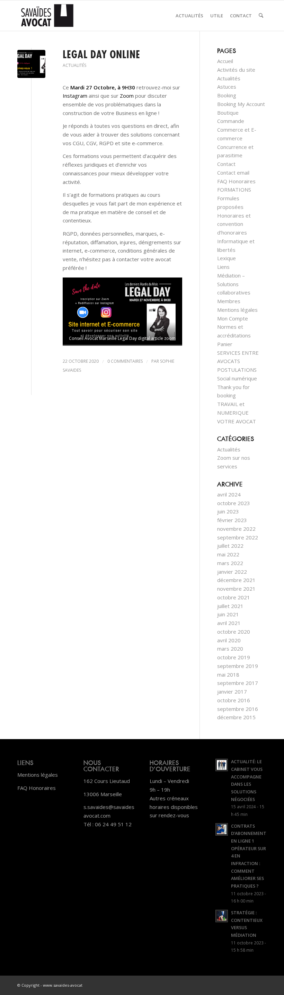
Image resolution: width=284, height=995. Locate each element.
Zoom (127, 95)
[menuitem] (189, 15)
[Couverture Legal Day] (31, 64)
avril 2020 (229, 640)
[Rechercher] (261, 15)
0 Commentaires (125, 361)
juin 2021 (228, 614)
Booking (226, 95)
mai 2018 (228, 674)
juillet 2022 (230, 545)
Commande (230, 120)
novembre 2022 (236, 528)
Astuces (226, 86)
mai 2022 (228, 554)
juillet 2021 (230, 605)
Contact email (233, 172)
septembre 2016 (237, 708)
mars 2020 (230, 648)
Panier (224, 344)
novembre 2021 (236, 588)
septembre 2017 (237, 682)
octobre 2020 (233, 631)
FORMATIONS (234, 189)
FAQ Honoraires (236, 181)
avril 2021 (229, 622)
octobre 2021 (233, 597)
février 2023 (232, 520)
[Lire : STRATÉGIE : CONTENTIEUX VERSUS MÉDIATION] (221, 916)
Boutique (228, 112)
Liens (223, 266)
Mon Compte (232, 318)
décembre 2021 (236, 579)
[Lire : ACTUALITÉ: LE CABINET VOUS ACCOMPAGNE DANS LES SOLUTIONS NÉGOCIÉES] (221, 765)
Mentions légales (237, 309)
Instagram (75, 95)
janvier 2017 (232, 691)
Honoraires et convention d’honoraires (234, 224)
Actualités (74, 65)
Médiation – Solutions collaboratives (233, 284)
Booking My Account (241, 103)
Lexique (226, 258)
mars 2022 (230, 563)
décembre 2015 (236, 717)
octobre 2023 (233, 503)
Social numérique (237, 378)
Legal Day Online (101, 54)
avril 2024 (229, 494)
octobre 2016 (233, 700)
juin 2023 (228, 511)
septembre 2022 (237, 537)
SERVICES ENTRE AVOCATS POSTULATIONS (238, 361)
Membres (228, 301)
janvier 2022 (232, 571)
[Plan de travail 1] (47, 15)
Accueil (225, 61)
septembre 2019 (237, 665)
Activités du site (236, 69)
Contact (226, 163)
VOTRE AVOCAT (236, 421)
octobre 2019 (233, 657)
